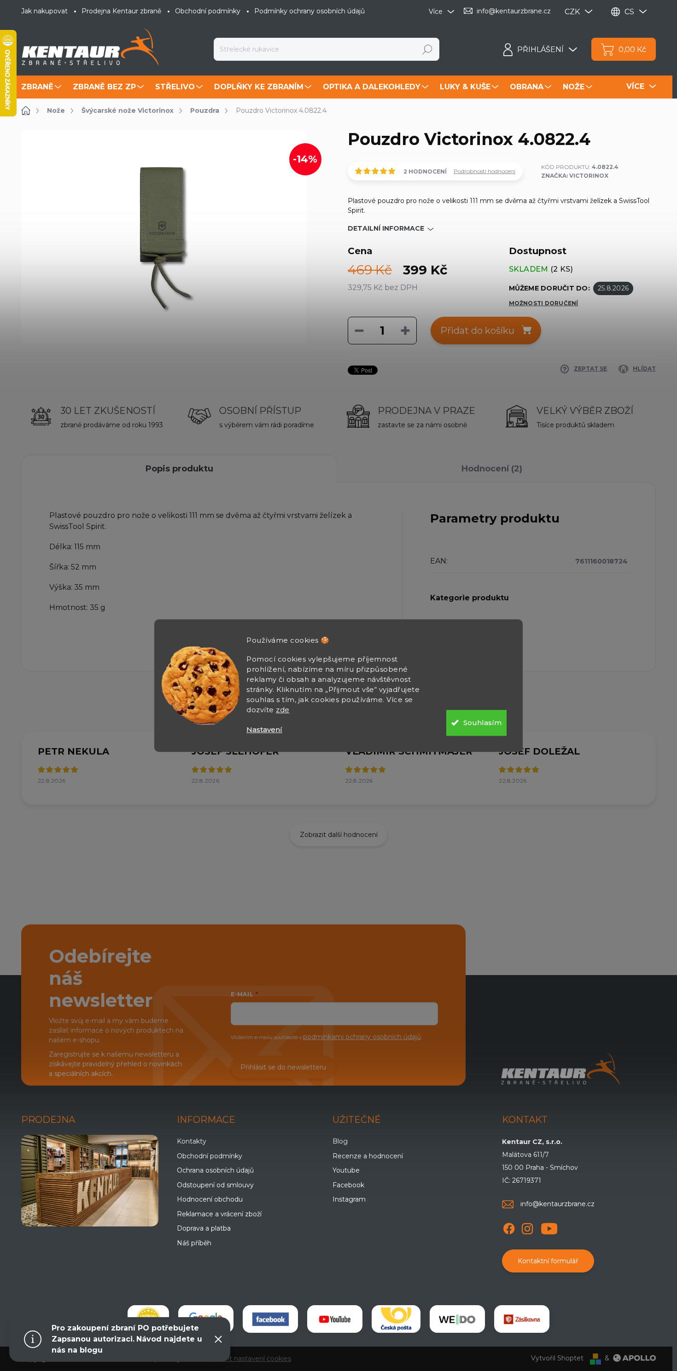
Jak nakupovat (44, 11)
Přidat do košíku (477, 330)
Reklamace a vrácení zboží (219, 1214)
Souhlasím (482, 722)
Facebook (348, 1185)
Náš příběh (194, 1243)
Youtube (346, 1170)
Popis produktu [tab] (179, 469)
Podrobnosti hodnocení (484, 171)
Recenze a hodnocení (368, 1156)
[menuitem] (42, 87)
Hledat (427, 49)
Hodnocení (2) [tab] (491, 469)
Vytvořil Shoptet (557, 1358)
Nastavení (264, 729)
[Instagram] (527, 1227)
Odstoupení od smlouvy (215, 1185)
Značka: (574, 175)
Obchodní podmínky (207, 11)
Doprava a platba (204, 1228)
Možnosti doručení (543, 303)
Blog (340, 1141)
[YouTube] (549, 1227)
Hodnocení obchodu (210, 1199)
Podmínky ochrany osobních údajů (309, 11)
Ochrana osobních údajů (215, 1170)
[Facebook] (509, 1227)
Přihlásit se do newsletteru (283, 1067)
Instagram (349, 1199)
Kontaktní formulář (548, 1261)
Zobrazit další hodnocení (339, 835)
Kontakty (191, 1141)
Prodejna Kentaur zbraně (121, 11)
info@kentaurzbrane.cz (557, 1204)
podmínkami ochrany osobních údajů (362, 1037)
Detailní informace (386, 228)
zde (283, 709)
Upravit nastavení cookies (250, 1358)
